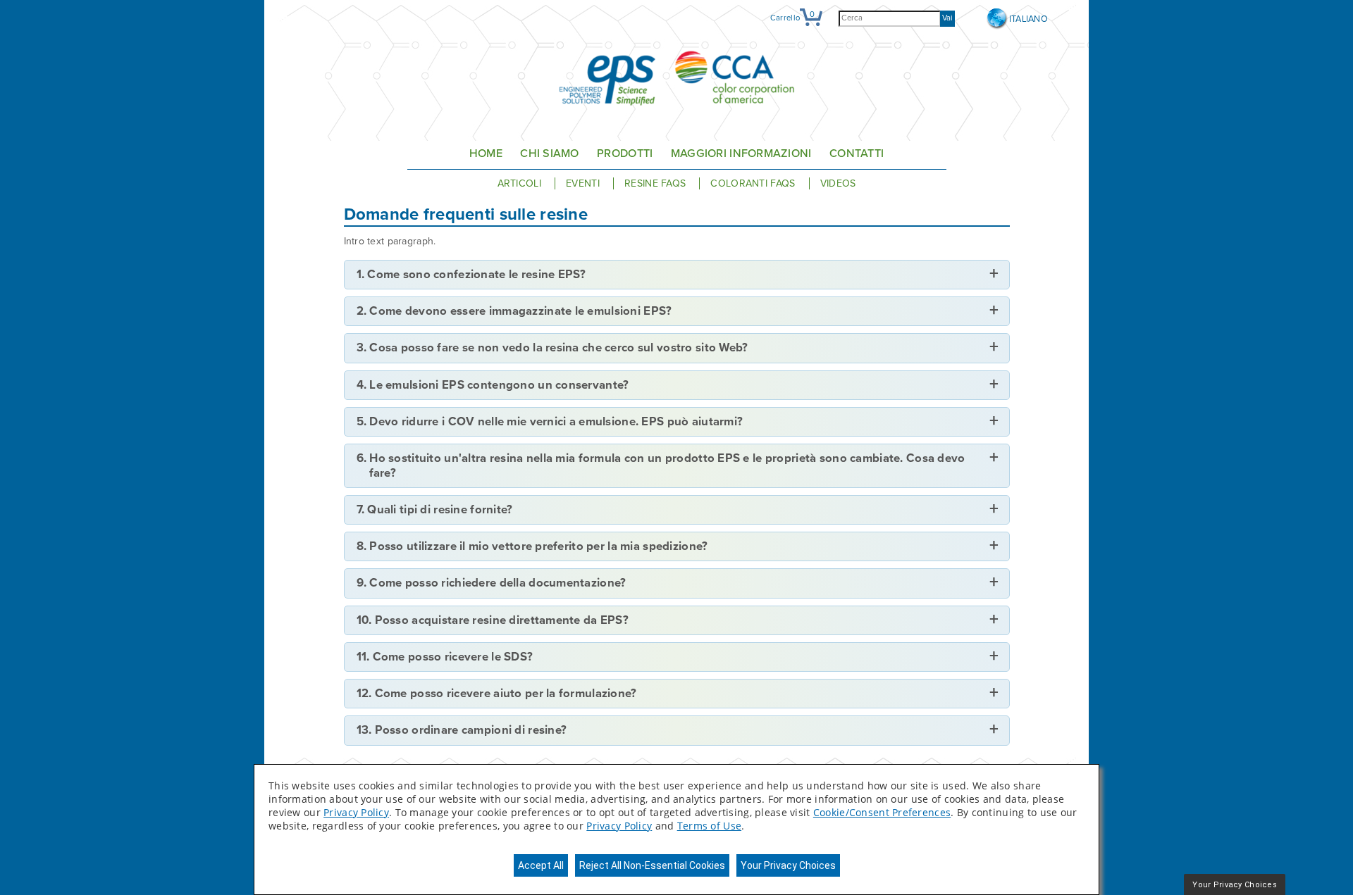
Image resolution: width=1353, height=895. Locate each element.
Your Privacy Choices (788, 865)
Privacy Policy (356, 812)
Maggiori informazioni (741, 153)
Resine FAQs (656, 183)
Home (485, 153)
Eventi (584, 183)
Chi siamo (549, 153)
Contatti (856, 153)
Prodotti (625, 153)
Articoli (521, 183)
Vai (947, 18)
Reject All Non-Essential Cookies (652, 865)
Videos (838, 183)
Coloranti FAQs (754, 183)
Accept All (541, 865)
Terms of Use (709, 825)
